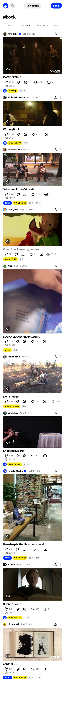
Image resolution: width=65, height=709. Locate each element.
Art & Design (20, 203)
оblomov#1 (13, 624)
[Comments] (25, 82)
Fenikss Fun (14, 357)
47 (38, 203)
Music (7, 350)
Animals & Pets (12, 406)
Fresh (56, 25)
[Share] (55, 34)
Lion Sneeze (11, 396)
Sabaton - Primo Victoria (18, 189)
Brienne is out (11, 604)
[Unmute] (7, 69)
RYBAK (11, 564)
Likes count (24, 25)
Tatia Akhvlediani (16, 97)
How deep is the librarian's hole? (23, 544)
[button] (6, 82)
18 (38, 677)
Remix (7, 203)
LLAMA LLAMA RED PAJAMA (21, 336)
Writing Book (11, 129)
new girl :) (12, 34)
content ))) (10, 664)
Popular (9, 25)
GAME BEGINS (12, 77)
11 (26, 464)
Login (56, 5)
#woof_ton (26, 249)
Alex (10, 266)
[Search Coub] (12, 6)
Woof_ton (13, 210)
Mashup (12, 91)
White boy (13, 413)
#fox (36, 249)
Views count (42, 25)
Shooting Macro (13, 450)
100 (23, 90)
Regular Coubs (15, 471)
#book (15, 249)
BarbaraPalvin (15, 150)
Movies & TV (15, 143)
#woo (6, 249)
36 (26, 617)
